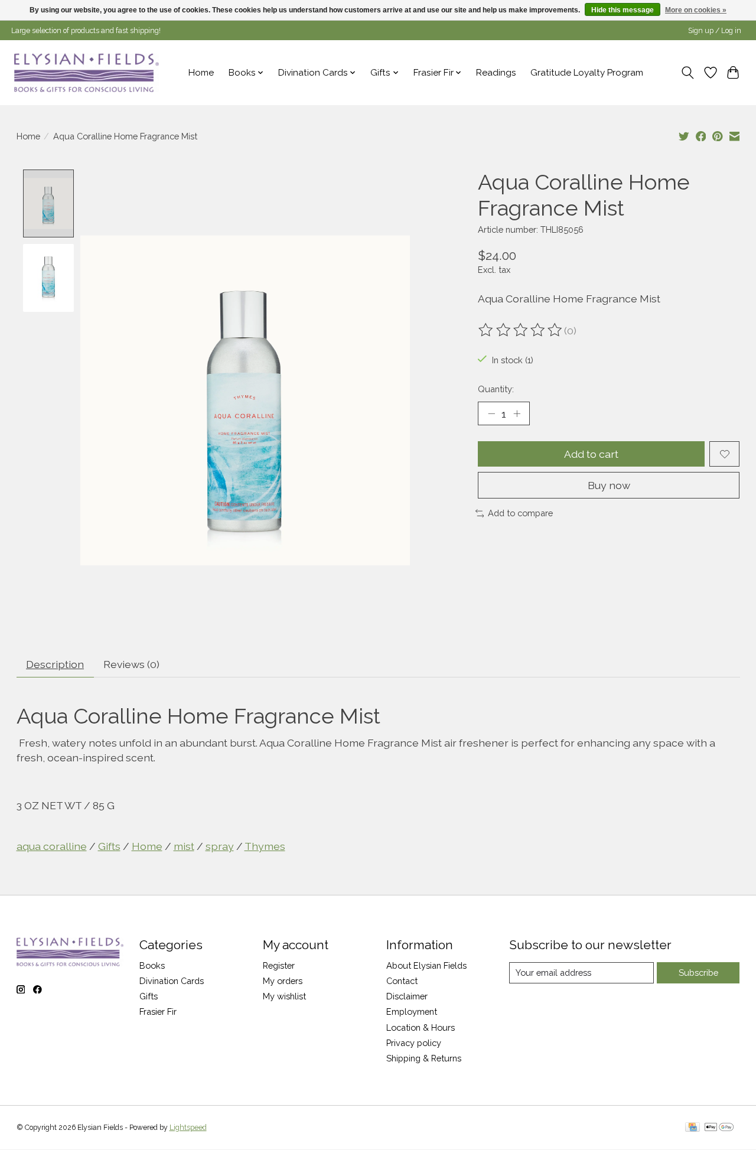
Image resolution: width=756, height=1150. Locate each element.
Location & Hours (420, 1027)
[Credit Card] (692, 1127)
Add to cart (591, 454)
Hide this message (622, 10)
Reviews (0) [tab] (131, 664)
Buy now (609, 485)
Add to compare (520, 513)
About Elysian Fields (426, 965)
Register (279, 965)
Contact (402, 981)
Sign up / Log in (714, 31)
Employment (411, 1011)
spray (220, 846)
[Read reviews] (521, 330)
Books (152, 965)
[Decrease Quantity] (491, 413)
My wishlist (284, 996)
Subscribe (698, 972)
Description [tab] (55, 664)
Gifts (109, 846)
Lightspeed (188, 1127)
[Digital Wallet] (719, 1127)
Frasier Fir (158, 1011)
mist (184, 846)
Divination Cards (171, 981)
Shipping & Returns (423, 1058)
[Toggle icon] (687, 72)
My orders (282, 981)
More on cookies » (695, 10)
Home (201, 72)
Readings (496, 72)
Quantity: (496, 389)
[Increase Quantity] (517, 413)
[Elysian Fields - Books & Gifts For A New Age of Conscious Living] (86, 72)
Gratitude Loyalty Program (586, 72)
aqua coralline (52, 846)
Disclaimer (407, 996)
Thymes (265, 846)
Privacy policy (413, 1043)
